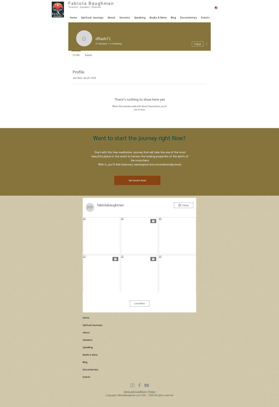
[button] (137, 180)
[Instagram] (132, 385)
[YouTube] (146, 385)
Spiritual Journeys (92, 325)
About (86, 332)
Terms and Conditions (135, 391)
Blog (85, 362)
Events (86, 377)
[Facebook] (139, 385)
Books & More (90, 354)
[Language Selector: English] (220, 8)
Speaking (88, 347)
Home (86, 317)
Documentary (90, 369)
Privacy (152, 391)
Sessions (87, 340)
